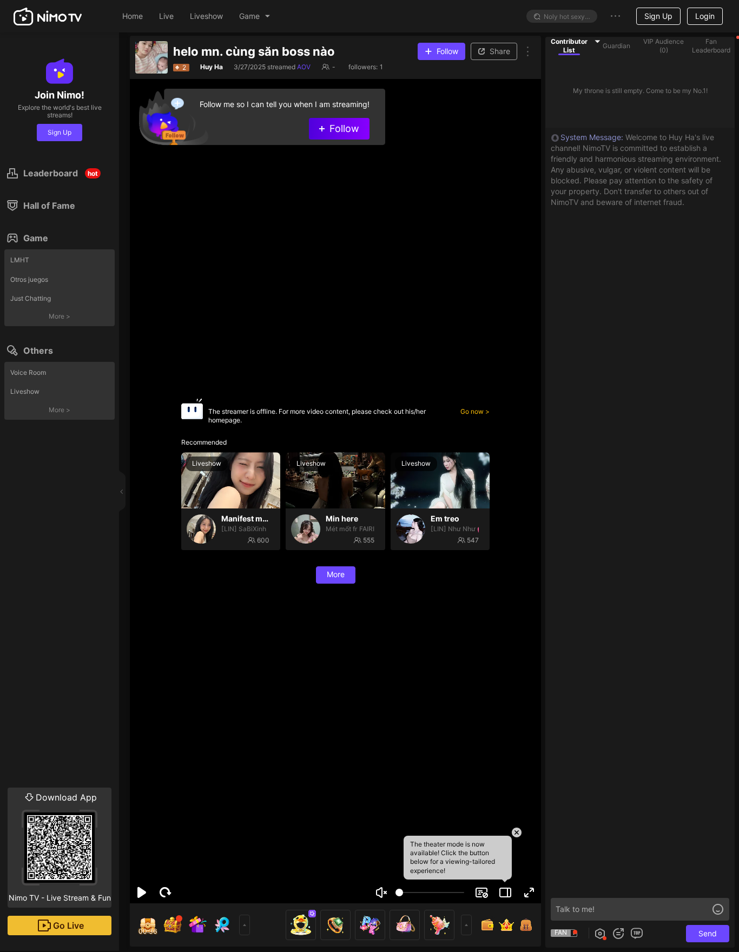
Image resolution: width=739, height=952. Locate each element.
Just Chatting (30, 298)
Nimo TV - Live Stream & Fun (60, 847)
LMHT (19, 260)
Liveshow (24, 391)
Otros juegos (29, 279)
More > (59, 316)
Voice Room (28, 372)
